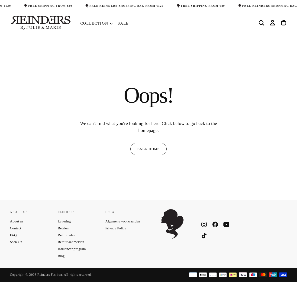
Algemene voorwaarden (122, 221)
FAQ (13, 235)
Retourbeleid (67, 235)
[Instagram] (204, 224)
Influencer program (72, 249)
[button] (261, 23)
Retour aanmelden (71, 242)
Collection (94, 23)
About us (16, 221)
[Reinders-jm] (172, 224)
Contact (15, 228)
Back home (148, 149)
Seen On (16, 242)
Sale (123, 23)
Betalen (63, 228)
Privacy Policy (115, 228)
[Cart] (283, 23)
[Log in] (272, 23)
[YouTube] (226, 224)
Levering (64, 221)
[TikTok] (204, 235)
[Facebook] (215, 224)
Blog (61, 256)
